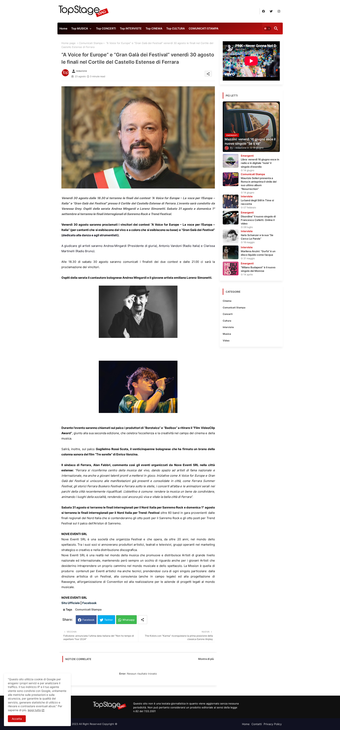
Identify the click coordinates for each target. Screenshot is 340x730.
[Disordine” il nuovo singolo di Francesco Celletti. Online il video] (230, 217)
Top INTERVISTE (131, 28)
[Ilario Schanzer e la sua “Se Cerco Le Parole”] (230, 236)
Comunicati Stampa (91, 43)
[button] (267, 28)
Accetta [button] (17, 718)
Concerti (228, 314)
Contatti (256, 724)
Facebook (88, 619)
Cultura (227, 320)
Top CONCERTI (106, 28)
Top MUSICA (79, 28)
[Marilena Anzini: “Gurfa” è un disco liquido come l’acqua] (230, 252)
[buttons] (263, 11)
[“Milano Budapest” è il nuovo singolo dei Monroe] (230, 268)
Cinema (227, 300)
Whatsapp (128, 619)
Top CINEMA (154, 28)
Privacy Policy (273, 724)
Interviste (228, 327)
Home (63, 28)
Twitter (108, 619)
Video (226, 340)
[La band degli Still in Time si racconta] (230, 201)
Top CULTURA (175, 28)
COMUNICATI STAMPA (203, 28)
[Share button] (142, 619)
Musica (227, 333)
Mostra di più (206, 658)
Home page (68, 43)
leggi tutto (34, 710)
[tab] (63, 29)
